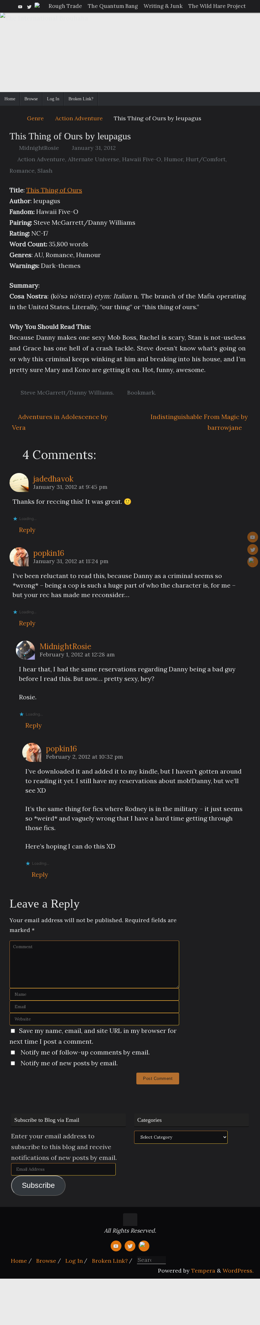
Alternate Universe (93, 159)
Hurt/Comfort (205, 159)
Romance (22, 170)
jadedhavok (53, 479)
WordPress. (238, 1270)
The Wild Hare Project (217, 6)
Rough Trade (65, 6)
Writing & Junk (163, 6)
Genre (35, 118)
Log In (74, 1260)
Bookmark (141, 392)
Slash (44, 170)
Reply (27, 530)
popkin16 (48, 553)
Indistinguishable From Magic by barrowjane (199, 422)
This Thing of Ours (54, 190)
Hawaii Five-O (141, 159)
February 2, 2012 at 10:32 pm (84, 756)
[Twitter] (29, 6)
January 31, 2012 (94, 147)
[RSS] (38, 6)
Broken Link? (110, 1260)
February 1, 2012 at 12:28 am (77, 654)
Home (19, 1260)
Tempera (203, 1270)
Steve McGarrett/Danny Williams (67, 392)
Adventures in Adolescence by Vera (60, 422)
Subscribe (38, 1185)
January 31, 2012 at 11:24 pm (70, 561)
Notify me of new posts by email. (69, 1063)
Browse (46, 1260)
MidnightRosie (39, 147)
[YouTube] (20, 6)
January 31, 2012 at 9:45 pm (70, 486)
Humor (173, 159)
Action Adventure (79, 118)
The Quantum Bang (113, 6)
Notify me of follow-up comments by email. (85, 1052)
